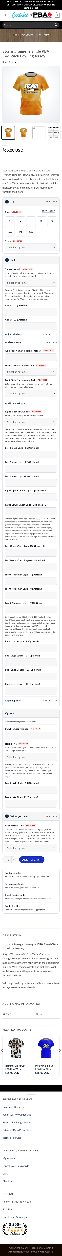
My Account (9, 1158)
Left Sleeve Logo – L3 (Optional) (22, 476)
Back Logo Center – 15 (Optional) (23, 669)
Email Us (7, 1209)
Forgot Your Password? (15, 1165)
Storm (46, 34)
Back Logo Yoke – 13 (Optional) (22, 641)
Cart (5, 1173)
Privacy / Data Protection (16, 1130)
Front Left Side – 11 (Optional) (21, 797)
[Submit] (56, 25)
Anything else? (29, 700)
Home (16, 34)
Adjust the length (29, 334)
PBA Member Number (17, 729)
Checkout (8, 1181)
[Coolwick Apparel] (31, 15)
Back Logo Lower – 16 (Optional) (22, 684)
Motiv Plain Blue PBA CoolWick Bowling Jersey (44, 1067)
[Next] (54, 94)
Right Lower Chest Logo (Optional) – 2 (25, 504)
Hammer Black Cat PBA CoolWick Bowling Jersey (15, 1067)
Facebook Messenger (14, 1216)
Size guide (48, 211)
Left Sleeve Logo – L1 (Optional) (22, 447)
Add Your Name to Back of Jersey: (23, 350)
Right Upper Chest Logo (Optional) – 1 (25, 490)
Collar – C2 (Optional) (16, 319)
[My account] (5, 15)
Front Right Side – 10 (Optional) (22, 783)
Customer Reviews (13, 1106)
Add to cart (31, 859)
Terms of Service (11, 1137)
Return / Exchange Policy (16, 1122)
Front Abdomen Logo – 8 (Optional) (24, 588)
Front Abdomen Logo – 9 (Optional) (24, 603)
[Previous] (8, 94)
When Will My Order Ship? (17, 1114)
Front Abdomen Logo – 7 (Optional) (24, 574)
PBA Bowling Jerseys (31, 34)
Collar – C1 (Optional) (16, 305)
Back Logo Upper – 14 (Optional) (22, 655)
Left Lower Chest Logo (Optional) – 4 (25, 560)
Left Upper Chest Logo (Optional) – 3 (25, 546)
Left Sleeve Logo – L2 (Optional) (22, 462)
